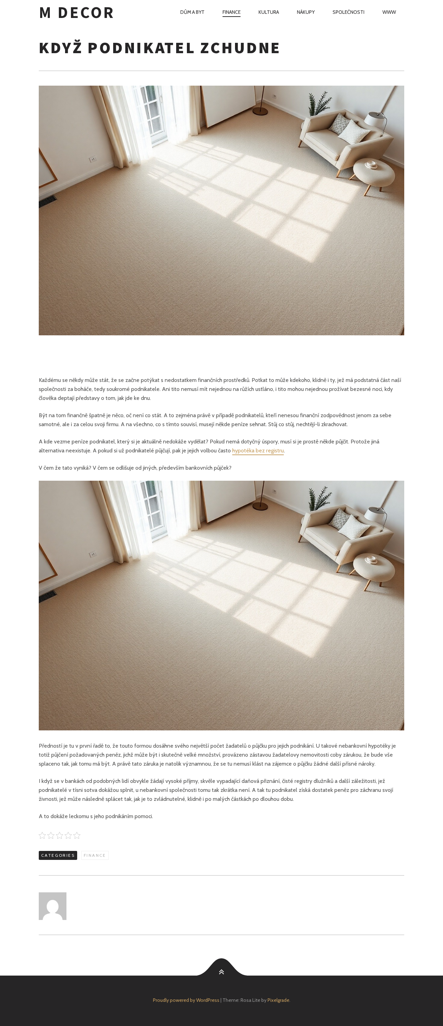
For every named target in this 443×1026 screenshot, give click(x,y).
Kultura (269, 12)
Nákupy (306, 12)
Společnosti (348, 12)
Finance (232, 12)
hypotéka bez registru (258, 450)
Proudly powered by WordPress (186, 1000)
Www (389, 12)
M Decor (77, 12)
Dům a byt (192, 12)
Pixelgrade (278, 1000)
